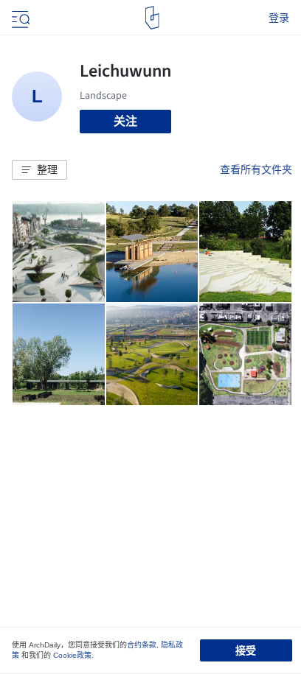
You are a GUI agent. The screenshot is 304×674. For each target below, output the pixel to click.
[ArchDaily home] (152, 17)
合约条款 (141, 645)
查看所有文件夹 (256, 169)
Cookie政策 (72, 655)
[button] (39, 170)
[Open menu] (19, 17)
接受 (245, 650)
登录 (279, 18)
